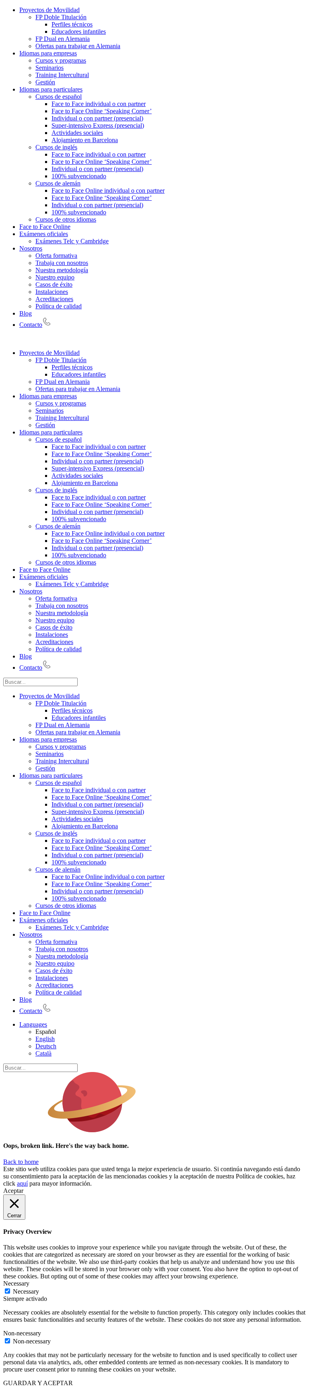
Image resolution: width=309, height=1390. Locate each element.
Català (43, 1053)
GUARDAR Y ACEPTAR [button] (38, 1383)
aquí (22, 1183)
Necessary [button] (16, 1283)
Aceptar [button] (13, 1190)
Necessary (26, 1291)
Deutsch (45, 1046)
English (45, 1038)
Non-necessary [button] (22, 1333)
